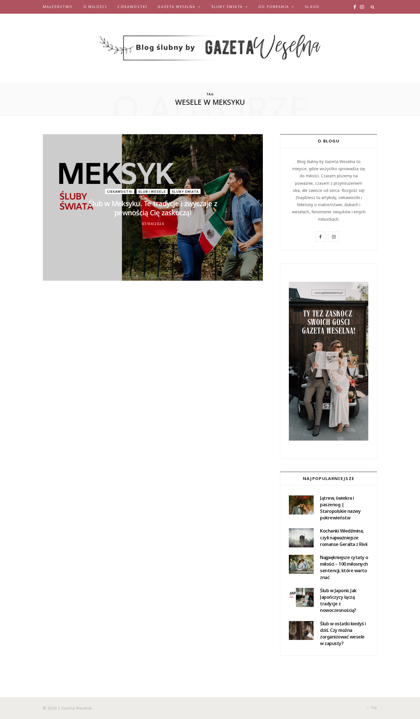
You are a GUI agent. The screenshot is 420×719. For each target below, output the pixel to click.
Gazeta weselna (176, 6)
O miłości (95, 6)
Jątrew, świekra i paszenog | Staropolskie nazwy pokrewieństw (340, 508)
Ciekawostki (132, 6)
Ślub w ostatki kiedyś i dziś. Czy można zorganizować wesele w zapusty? (343, 633)
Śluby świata (227, 6)
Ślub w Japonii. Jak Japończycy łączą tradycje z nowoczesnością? (338, 600)
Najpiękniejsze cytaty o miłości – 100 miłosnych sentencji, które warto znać (344, 567)
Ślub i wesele (152, 191)
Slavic (312, 6)
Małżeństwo (58, 6)
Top (373, 707)
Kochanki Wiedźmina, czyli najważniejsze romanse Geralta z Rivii (343, 537)
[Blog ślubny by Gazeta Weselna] (210, 48)
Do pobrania (274, 6)
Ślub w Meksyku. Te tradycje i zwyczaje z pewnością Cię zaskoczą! (153, 207)
